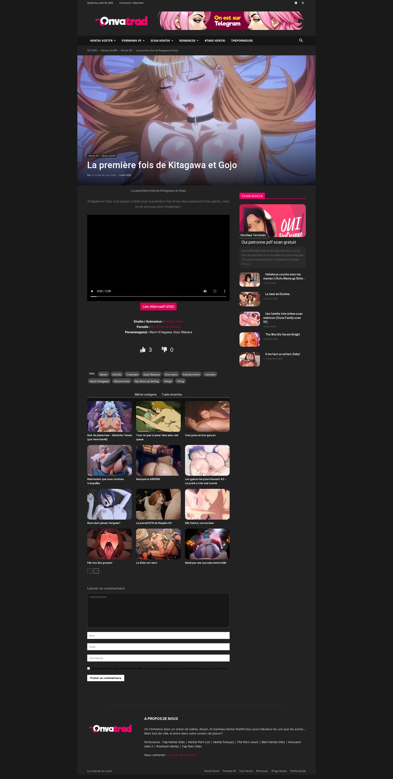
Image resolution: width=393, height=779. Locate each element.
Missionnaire (122, 381)
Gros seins (171, 374)
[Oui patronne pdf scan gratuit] (272, 220)
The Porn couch (248, 742)
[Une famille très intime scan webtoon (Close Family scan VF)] (249, 319)
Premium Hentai (167, 746)
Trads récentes (171, 394)
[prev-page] (89, 571)
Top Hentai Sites (174, 742)
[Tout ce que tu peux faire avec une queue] (158, 416)
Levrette (210, 374)
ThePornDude (242, 40)
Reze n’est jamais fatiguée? (103, 523)
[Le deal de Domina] (249, 299)
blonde (117, 374)
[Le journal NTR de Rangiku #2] (158, 504)
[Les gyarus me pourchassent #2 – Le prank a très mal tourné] (207, 460)
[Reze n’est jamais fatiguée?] (109, 504)
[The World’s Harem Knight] (249, 339)
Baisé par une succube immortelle (205, 562)
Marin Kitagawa (99, 381)
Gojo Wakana (151, 374)
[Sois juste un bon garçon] (207, 416)
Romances (187, 40)
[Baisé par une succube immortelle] (207, 544)
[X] (303, 3)
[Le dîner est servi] (158, 544)
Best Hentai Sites (273, 742)
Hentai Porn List (199, 742)
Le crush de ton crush (182, 755)
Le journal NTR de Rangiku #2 (154, 523)
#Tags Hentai (215, 40)
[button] (301, 41)
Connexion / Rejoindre (131, 2)
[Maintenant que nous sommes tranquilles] (109, 460)
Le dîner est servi (146, 562)
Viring (180, 381)
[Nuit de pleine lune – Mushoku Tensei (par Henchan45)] (109, 416)
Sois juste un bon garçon (200, 435)
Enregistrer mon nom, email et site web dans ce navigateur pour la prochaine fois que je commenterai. (159, 668)
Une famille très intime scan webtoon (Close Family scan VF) (283, 318)
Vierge (168, 381)
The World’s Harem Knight (282, 334)
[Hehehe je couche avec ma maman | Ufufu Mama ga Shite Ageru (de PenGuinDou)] (249, 279)
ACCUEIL (92, 50)
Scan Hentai (160, 40)
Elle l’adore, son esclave (199, 523)
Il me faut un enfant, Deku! (282, 354)
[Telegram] (296, 3)
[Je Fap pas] (164, 349)
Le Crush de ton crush (104, 175)
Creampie (132, 374)
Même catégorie (146, 394)
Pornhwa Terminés (253, 235)
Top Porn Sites (192, 746)
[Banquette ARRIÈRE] (158, 460)
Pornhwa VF (131, 40)
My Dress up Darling (165, 327)
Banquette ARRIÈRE (148, 479)
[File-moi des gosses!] (109, 544)
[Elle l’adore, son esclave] (207, 504)
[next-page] (96, 571)
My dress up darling (147, 381)
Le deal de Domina (277, 294)
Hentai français (223, 742)
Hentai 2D (126, 50)
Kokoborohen (173, 321)
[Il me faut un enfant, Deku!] (249, 359)
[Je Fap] (143, 349)
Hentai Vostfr (101, 40)
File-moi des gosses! (99, 562)
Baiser (103, 374)
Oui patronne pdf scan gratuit (269, 242)
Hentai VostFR (109, 50)
